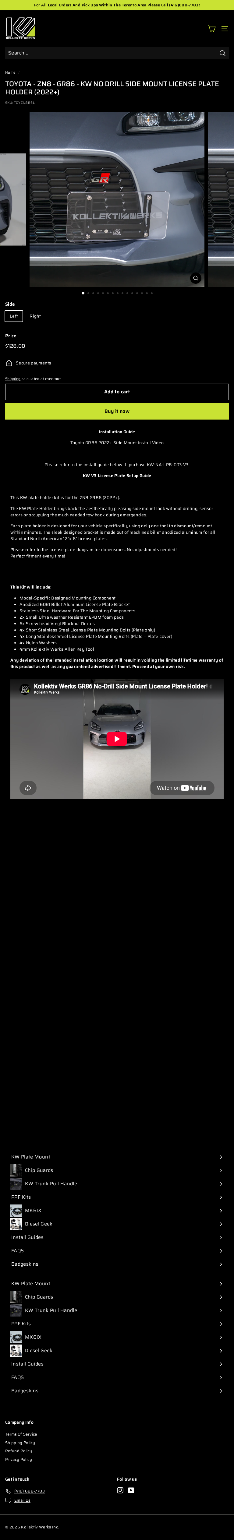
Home (10, 72)
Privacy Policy (18, 1459)
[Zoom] (195, 278)
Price (10, 335)
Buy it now (117, 411)
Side (10, 304)
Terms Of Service (21, 1434)
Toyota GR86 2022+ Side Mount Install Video (117, 442)
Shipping (13, 378)
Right (35, 316)
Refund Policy (18, 1451)
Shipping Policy (20, 1443)
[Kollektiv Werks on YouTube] (131, 1490)
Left (14, 316)
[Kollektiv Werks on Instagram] (120, 1490)
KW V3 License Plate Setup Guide (117, 475)
